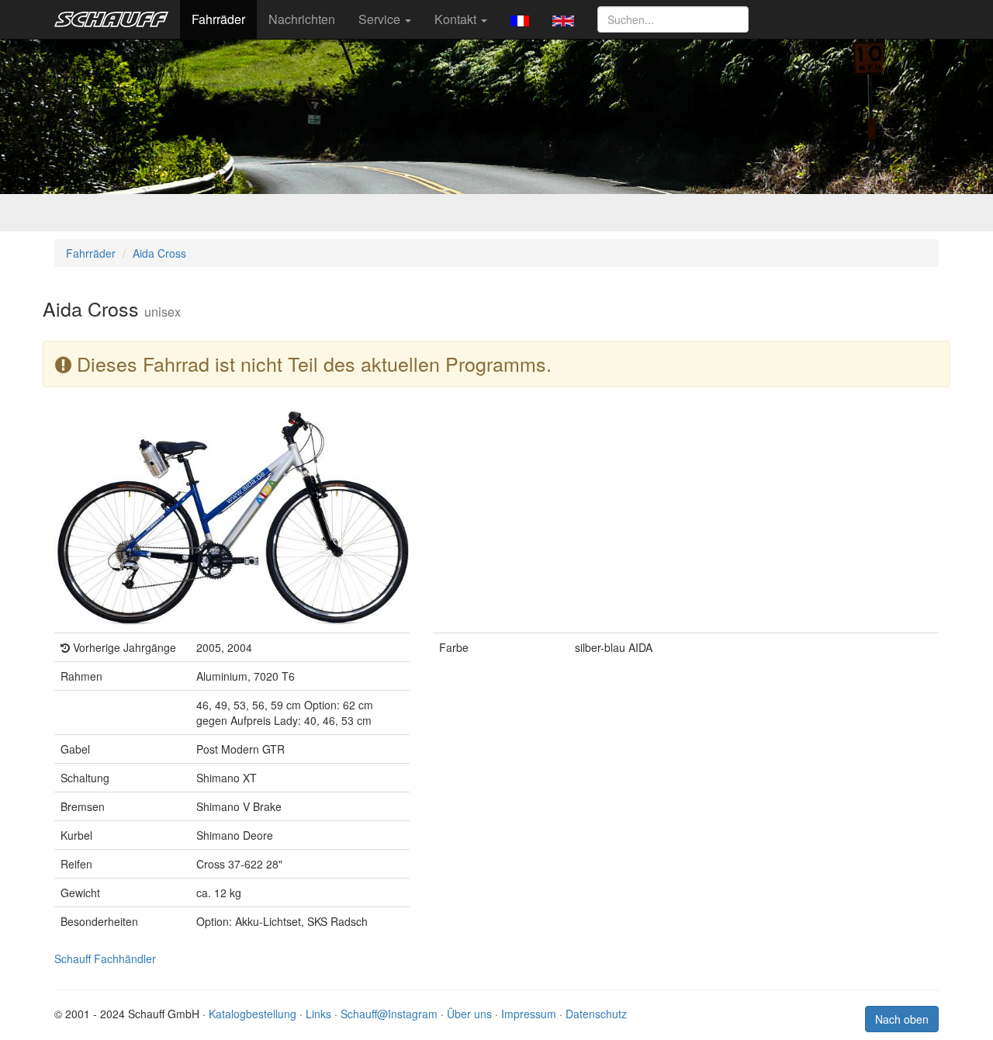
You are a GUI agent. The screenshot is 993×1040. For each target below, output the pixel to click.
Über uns (469, 1013)
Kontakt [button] (456, 19)
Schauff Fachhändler (105, 958)
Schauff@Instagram (389, 1013)
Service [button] (380, 19)
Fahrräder (218, 19)
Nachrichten (301, 19)
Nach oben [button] (902, 1019)
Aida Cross (159, 253)
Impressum (528, 1013)
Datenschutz (596, 1013)
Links (318, 1013)
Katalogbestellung (252, 1013)
